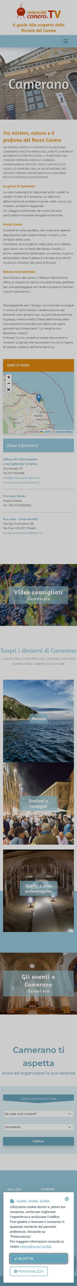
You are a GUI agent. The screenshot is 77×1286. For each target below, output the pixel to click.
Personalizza (31, 1271)
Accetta (25, 1258)
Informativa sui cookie (35, 1246)
